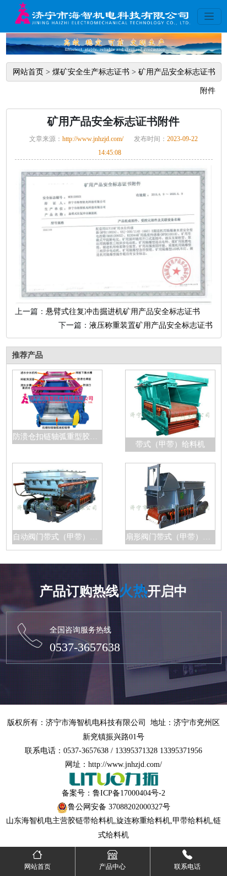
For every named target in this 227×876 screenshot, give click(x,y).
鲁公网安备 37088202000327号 (119, 807)
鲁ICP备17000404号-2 (129, 793)
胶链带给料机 (91, 820)
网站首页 (28, 72)
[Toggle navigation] (209, 16)
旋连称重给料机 (143, 820)
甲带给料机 (191, 820)
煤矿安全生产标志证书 (90, 72)
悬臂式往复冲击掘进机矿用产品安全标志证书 (123, 311)
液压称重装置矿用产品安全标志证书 (151, 325)
